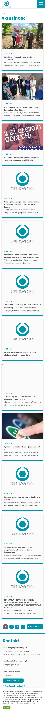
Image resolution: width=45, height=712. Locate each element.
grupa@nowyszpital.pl (11, 665)
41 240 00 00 (7, 675)
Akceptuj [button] (6, 707)
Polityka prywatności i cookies (25, 703)
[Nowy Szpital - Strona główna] (6, 4)
